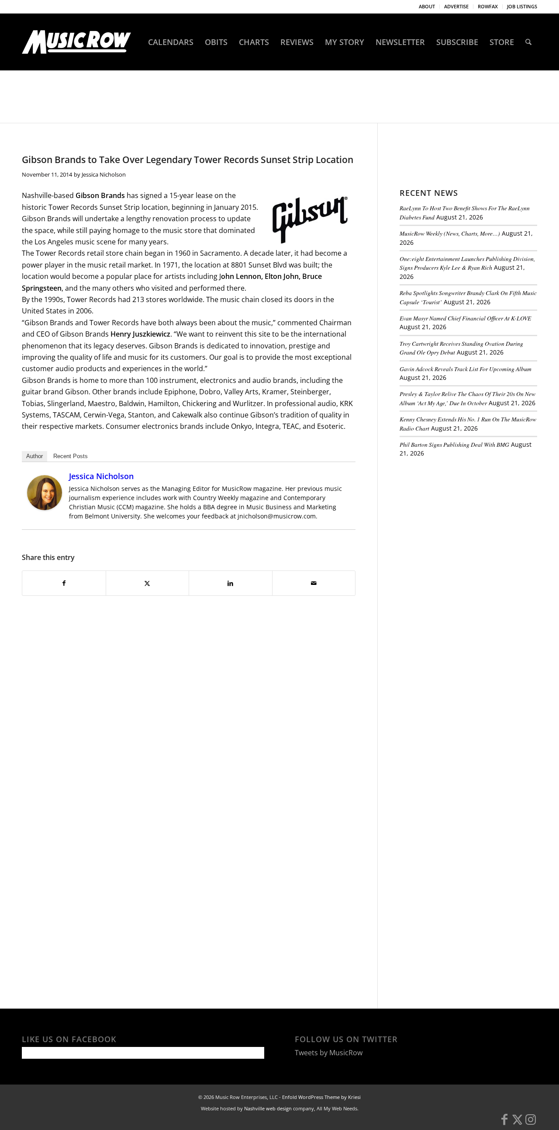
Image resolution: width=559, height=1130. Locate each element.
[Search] (528, 42)
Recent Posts (70, 456)
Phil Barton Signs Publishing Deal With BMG (454, 444)
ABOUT (427, 6)
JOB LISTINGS (522, 6)
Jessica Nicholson (104, 174)
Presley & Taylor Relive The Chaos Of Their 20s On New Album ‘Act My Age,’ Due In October (467, 398)
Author (34, 456)
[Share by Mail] (314, 583)
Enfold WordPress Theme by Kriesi (321, 1097)
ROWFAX (488, 6)
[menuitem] (427, 6)
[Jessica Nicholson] (44, 507)
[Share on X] (147, 583)
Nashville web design (268, 1108)
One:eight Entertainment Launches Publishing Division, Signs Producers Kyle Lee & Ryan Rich (467, 262)
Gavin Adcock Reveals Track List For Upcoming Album (465, 369)
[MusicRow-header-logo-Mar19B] (76, 42)
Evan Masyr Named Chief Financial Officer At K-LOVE (465, 318)
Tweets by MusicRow (328, 1052)
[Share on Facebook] (64, 583)
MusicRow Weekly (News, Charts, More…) (450, 233)
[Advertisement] (465, 524)
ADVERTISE (456, 6)
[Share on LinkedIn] (230, 583)
